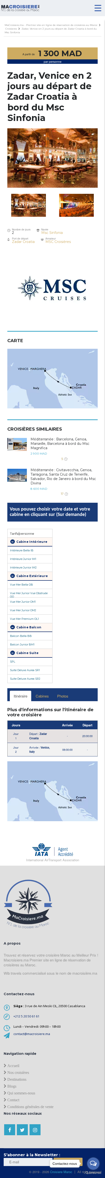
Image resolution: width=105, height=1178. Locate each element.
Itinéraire (20, 695)
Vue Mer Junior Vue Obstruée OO (29, 594)
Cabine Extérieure (32, 576)
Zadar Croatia (23, 242)
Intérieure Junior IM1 (23, 559)
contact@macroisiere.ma (31, 1034)
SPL (12, 661)
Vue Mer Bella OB (21, 584)
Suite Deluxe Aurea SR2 (25, 678)
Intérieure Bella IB (21, 550)
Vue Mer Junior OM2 (23, 610)
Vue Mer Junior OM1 (23, 601)
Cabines (42, 695)
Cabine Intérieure (31, 542)
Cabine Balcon (28, 627)
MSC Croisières (58, 242)
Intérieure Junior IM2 (23, 567)
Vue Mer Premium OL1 (24, 619)
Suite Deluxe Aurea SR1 (25, 670)
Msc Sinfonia (52, 232)
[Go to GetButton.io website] (93, 1173)
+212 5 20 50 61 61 (26, 1016)
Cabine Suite (27, 653)
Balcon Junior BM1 (22, 644)
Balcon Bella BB (21, 636)
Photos (62, 695)
